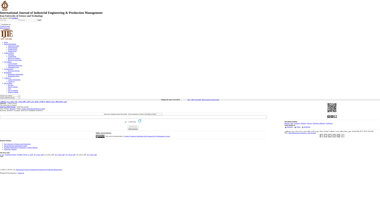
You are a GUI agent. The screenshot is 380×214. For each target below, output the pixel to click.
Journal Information (10, 44)
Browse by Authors (14, 58)
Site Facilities (8, 83)
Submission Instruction (15, 65)
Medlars (303, 123)
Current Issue (12, 56)
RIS (292, 123)
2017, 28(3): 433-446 (194, 100)
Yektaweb (21, 173)
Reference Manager (319, 123)
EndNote (297, 123)
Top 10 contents (13, 90)
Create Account (5, 26)
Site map (10, 85)
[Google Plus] (338, 135)
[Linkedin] (334, 135)
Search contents (13, 87)
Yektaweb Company (10, 149)
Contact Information (14, 80)
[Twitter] (325, 135)
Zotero (298, 127)
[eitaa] (342, 135)
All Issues (11, 55)
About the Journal (13, 46)
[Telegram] (330, 135)
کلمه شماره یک (92, 154)
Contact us (7, 78)
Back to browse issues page (210, 100)
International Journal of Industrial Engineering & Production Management (39, 170)
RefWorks (329, 123)
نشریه (2, 154)
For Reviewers (8, 69)
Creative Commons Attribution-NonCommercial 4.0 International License (147, 136)
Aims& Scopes (12, 49)
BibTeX (287, 123)
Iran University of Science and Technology (17, 144)
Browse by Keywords (15, 60)
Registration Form (13, 76)
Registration (7, 72)
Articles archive (9, 53)
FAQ (9, 88)
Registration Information (15, 74)
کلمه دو (30, 154)
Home (6, 42)
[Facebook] (321, 135)
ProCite (309, 123)
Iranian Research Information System (15, 146)
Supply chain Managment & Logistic (33, 109)
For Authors (7, 62)
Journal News (12, 51)
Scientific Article (22, 154)
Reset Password (5, 28)
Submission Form (13, 67)
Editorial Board (13, 47)
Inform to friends (13, 92)
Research (12, 109)
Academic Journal (10, 154)
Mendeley (290, 127)
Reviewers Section (14, 71)
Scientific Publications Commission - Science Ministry (21, 147)
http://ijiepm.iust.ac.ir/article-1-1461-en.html (302, 133)
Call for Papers (12, 63)
